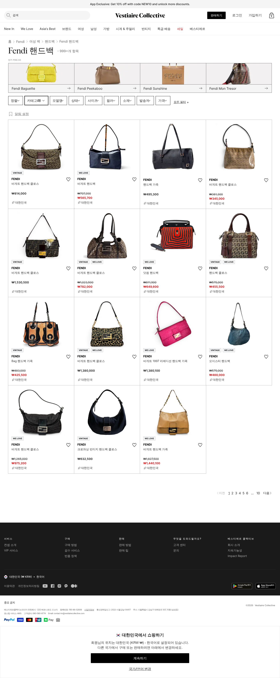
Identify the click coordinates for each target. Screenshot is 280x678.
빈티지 (146, 29)
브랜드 (66, 29)
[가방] (112, 29)
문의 (176, 550)
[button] (271, 15)
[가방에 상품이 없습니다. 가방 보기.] (271, 15)
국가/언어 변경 (140, 668)
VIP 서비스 (11, 550)
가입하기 (255, 15)
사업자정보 (89, 610)
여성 (81, 29)
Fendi (20, 42)
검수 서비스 (72, 550)
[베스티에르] (208, 29)
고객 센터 (179, 545)
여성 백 (34, 41)
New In (9, 29)
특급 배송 (164, 29)
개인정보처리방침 (28, 586)
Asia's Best (48, 29)
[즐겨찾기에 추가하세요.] (68, 179)
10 (258, 493)
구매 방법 (71, 545)
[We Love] (36, 29)
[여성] (87, 29)
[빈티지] (154, 29)
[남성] (100, 29)
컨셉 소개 (10, 545)
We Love (27, 29)
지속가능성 (235, 550)
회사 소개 (234, 545)
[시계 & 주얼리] (138, 29)
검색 (15, 15)
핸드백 (50, 41)
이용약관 (9, 586)
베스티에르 (197, 29)
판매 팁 (123, 550)
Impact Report (237, 556)
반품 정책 (71, 556)
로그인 (237, 15)
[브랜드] (74, 29)
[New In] (17, 29)
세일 (180, 29)
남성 (94, 29)
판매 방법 (125, 545)
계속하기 (140, 658)
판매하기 (216, 15)
